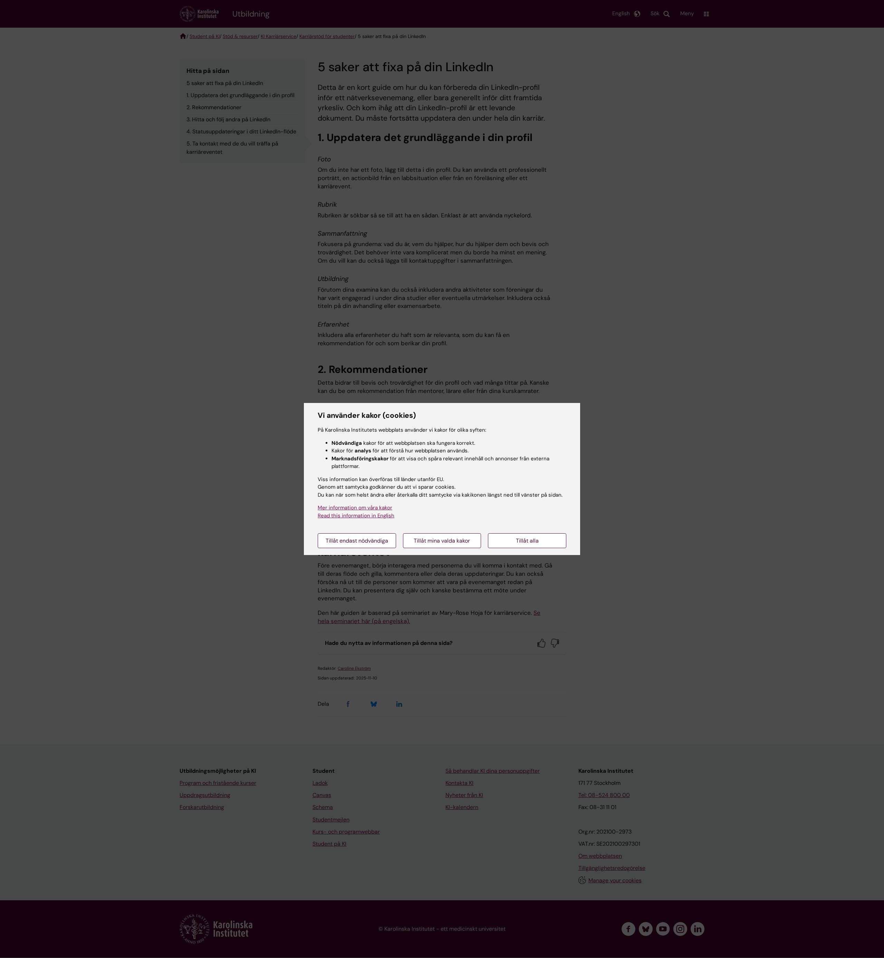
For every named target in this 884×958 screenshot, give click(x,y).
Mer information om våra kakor (355, 507)
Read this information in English (356, 515)
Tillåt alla (527, 540)
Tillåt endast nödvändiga (357, 540)
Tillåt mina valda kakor (442, 540)
